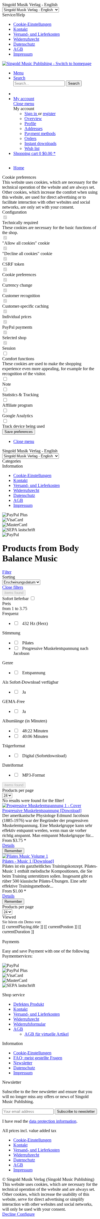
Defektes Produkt (28, 1004)
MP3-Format (33, 775)
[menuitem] (55, 24)
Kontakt (20, 29)
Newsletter (22, 1062)
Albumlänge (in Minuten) (24, 721)
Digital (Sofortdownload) (44, 755)
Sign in (31, 113)
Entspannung (33, 672)
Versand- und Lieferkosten (36, 34)
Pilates (28, 642)
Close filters (12, 587)
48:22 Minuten (35, 730)
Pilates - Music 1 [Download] (28, 861)
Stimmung (11, 633)
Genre (7, 662)
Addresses (33, 128)
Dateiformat (12, 765)
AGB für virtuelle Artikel (46, 1034)
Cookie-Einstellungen (32, 24)
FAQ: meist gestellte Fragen (37, 1057)
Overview (33, 118)
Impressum (22, 54)
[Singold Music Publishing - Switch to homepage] (46, 63)
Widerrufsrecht (26, 39)
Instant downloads (40, 143)
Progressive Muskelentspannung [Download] (41, 810)
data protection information (52, 1121)
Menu (18, 73)
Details (8, 845)
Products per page (18, 790)
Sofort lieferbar (16, 598)
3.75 (23, 608)
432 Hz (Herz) (35, 623)
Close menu (23, 103)
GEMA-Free (13, 701)
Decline (9, 1214)
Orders (30, 138)
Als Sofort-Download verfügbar (30, 682)
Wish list (31, 148)
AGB (18, 49)
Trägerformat (13, 745)
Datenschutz (24, 44)
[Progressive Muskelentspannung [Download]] (41, 805)
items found (13, 593)
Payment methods (40, 133)
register (49, 113)
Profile (30, 123)
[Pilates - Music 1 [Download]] (25, 856)
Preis (6, 603)
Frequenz (10, 613)
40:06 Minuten (35, 736)
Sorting (8, 577)
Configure (26, 1214)
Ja (24, 692)
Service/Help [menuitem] (31, 34)
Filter (6, 572)
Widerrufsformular (29, 1024)
